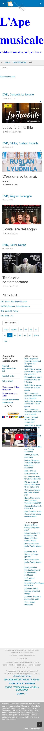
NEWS (36, 679)
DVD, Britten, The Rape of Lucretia (14, 301)
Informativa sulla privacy (22, 676)
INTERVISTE (25, 679)
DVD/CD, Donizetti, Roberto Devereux (15, 306)
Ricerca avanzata (7, 76)
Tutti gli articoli (7, 381)
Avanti (36, 335)
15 (5, 335)
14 (36, 329)
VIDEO (8, 687)
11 (21, 329)
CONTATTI (22, 693)
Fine (5, 341)
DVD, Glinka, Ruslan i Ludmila (20, 143)
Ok (39, 724)
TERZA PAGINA (21, 687)
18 (20, 335)
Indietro (14, 329)
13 (31, 329)
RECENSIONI (19, 62)
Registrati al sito (8, 376)
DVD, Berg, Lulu (7, 315)
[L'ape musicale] (16, 3)
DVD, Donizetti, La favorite (18, 94)
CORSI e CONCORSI (27, 688)
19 (25, 335)
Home (7, 62)
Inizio (6, 329)
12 (26, 329)
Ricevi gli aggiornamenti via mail (9, 368)
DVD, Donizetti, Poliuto (9, 311)
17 (15, 335)
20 (30, 335)
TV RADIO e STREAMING (22, 683)
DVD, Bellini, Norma (14, 245)
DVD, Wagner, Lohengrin (17, 196)
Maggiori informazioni (32, 728)
